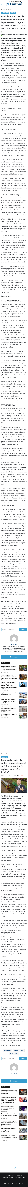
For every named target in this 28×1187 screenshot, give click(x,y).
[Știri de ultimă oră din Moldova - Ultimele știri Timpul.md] (14, 4)
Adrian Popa (5, 32)
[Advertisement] (14, 735)
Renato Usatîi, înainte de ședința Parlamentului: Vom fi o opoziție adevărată (8, 701)
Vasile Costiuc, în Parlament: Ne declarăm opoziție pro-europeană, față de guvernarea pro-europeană (9, 676)
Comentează (14, 657)
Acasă (3, 9)
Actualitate (9, 9)
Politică (11, 1177)
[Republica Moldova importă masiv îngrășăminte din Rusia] (23, 695)
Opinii (15, 1177)
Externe (12, 13)
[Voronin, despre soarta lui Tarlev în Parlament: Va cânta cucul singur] (23, 716)
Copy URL (23, 629)
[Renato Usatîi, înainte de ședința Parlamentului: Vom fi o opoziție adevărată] (23, 701)
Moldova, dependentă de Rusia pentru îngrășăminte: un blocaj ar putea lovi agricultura (8, 708)
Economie (8, 1180)
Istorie (19, 1177)
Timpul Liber (15, 1180)
